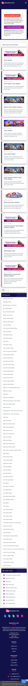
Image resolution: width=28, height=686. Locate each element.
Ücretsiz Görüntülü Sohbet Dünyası (11, 545)
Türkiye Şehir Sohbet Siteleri (9, 542)
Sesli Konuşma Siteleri (8, 479)
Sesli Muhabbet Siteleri (8, 499)
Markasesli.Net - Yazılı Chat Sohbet (11, 414)
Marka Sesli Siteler (7, 391)
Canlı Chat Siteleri (7, 325)
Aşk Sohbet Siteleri (7, 308)
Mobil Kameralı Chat (7, 430)
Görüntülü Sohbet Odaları (8, 364)
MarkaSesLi (6, 394)
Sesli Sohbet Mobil (7, 512)
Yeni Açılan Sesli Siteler (8, 562)
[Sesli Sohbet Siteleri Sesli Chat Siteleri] (14, 170)
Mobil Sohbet (6, 453)
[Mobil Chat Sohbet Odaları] (14, 99)
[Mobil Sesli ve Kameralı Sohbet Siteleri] (14, 267)
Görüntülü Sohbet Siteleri (8, 367)
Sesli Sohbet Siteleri (7, 519)
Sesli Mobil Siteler (7, 489)
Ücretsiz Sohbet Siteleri (8, 555)
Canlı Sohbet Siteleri (7, 338)
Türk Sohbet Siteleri (7, 539)
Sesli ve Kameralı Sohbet (12, 15)
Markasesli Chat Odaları (8, 397)
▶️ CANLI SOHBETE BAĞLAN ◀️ (14, 27)
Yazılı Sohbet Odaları (7, 559)
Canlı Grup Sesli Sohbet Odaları (10, 328)
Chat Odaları (14, 662)
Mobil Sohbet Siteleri (8, 456)
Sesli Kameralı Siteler (8, 476)
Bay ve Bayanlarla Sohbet (9, 311)
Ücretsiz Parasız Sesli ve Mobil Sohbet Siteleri (14, 549)
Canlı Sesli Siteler (7, 331)
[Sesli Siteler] (14, 52)
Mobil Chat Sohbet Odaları (9, 423)
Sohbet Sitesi (14, 646)
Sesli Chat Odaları (7, 470)
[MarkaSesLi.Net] (14, 243)
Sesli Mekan (6, 483)
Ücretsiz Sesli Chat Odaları (9, 552)
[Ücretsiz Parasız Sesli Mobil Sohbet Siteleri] (14, 218)
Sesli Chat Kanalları (7, 466)
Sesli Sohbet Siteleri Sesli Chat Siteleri (12, 522)
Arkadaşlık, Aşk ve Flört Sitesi (10, 305)
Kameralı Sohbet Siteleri (8, 384)
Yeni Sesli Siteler (7, 565)
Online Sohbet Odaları (8, 460)
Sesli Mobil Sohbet (7, 493)
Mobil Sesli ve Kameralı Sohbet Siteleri (12, 450)
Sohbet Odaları (14, 660)
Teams (23, 681)
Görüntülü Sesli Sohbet (8, 361)
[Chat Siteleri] (14, 123)
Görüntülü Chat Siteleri (8, 358)
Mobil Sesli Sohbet (7, 440)
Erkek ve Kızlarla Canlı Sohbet (10, 351)
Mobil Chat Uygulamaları (8, 427)
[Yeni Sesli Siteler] (14, 146)
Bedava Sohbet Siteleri (8, 321)
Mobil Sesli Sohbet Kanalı (9, 443)
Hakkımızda (14, 648)
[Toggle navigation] (26, 3)
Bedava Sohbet (14, 665)
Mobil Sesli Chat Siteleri (8, 433)
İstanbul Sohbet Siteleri (8, 371)
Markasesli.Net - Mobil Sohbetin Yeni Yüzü (12, 410)
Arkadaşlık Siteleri (7, 302)
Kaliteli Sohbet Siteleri (8, 374)
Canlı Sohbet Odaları (7, 335)
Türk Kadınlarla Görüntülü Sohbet (10, 536)
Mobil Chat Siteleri (7, 420)
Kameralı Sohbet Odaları (8, 381)
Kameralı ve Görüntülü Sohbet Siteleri (11, 387)
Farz (12, 58)
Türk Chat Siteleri (7, 532)
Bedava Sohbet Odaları (8, 318)
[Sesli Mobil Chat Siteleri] (14, 76)
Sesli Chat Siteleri (7, 473)
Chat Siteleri (6, 341)
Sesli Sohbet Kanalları (8, 509)
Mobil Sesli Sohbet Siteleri (9, 447)
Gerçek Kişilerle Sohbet (8, 354)
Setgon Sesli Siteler (7, 526)
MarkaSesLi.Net (9, 3)
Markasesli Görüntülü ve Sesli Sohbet (11, 400)
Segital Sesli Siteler (7, 463)
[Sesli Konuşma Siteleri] (14, 195)
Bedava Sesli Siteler (7, 315)
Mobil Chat (5, 417)
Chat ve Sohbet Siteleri (8, 348)
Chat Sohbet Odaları (7, 344)
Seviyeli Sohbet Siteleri (8, 529)
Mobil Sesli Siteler (7, 437)
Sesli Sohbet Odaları (7, 516)
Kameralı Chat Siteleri (8, 377)
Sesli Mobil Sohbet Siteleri (9, 496)
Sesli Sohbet (6, 506)
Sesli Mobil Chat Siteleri (8, 486)
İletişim (14, 651)
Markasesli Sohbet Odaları (9, 404)
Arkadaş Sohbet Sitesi (8, 298)
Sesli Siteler (6, 503)
